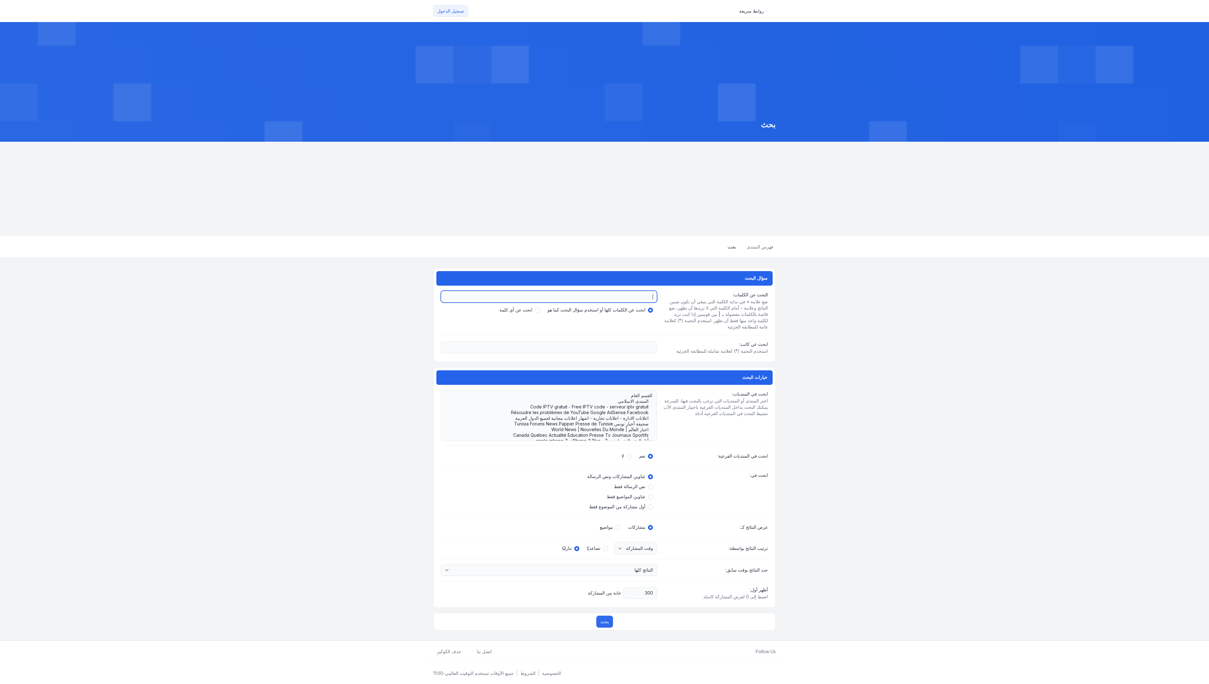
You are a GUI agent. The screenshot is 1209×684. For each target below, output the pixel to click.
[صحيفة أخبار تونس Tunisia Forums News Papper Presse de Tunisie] (552, 424)
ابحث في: (759, 475)
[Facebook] (751, 651)
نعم (642, 456)
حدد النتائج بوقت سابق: (746, 570)
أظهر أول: (759, 589)
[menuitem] (754, 11)
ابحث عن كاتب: (753, 344)
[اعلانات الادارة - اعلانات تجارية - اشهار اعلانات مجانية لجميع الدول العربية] (552, 418)
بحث (604, 621)
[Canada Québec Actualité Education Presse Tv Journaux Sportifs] (552, 435)
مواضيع (606, 527)
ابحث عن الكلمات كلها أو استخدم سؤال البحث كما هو (596, 309)
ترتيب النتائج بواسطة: (748, 548)
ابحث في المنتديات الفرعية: (742, 456)
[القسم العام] (552, 395)
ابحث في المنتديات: (750, 393)
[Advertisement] (604, 189)
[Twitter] (746, 651)
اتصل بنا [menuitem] (484, 651)
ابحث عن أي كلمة (515, 309)
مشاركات (636, 527)
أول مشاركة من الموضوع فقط (617, 506)
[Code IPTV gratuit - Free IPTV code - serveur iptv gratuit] (552, 407)
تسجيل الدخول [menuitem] (450, 11)
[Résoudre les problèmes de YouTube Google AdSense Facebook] (552, 412)
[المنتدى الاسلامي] (552, 401)
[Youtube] (741, 651)
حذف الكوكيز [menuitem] (449, 651)
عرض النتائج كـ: (754, 527)
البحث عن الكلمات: (750, 294)
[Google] (736, 651)
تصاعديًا (593, 548)
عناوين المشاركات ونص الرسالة (616, 476)
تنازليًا (567, 548)
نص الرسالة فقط (629, 486)
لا (623, 456)
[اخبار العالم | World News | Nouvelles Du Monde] (552, 429)
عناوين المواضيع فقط (626, 496)
